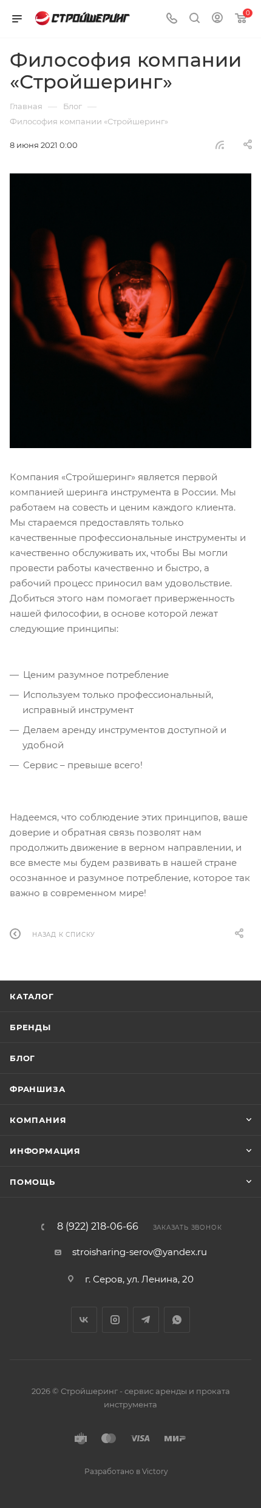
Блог (22, 1058)
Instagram (115, 1320)
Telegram (146, 1320)
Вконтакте (84, 1320)
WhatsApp (177, 1320)
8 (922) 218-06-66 (97, 1227)
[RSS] (219, 144)
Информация (45, 1151)
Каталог (32, 996)
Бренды (30, 1027)
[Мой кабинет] (217, 19)
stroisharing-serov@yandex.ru (139, 1252)
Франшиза (37, 1089)
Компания (38, 1120)
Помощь (32, 1182)
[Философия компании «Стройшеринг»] (130, 310)
